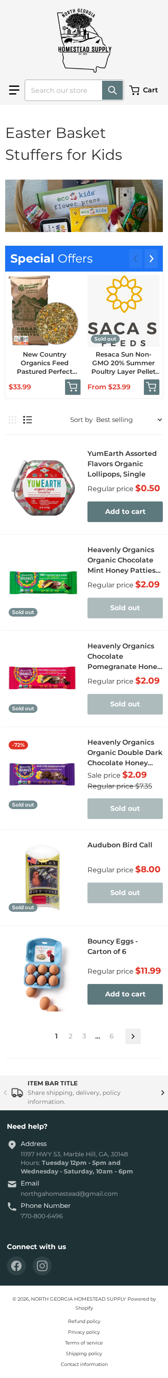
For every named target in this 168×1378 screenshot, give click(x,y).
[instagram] (42, 1265)
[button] (14, 90)
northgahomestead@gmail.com (69, 1194)
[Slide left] (135, 258)
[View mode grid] (12, 419)
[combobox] (71, 90)
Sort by (81, 420)
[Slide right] (151, 258)
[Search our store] (112, 90)
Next (133, 1036)
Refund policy (84, 1321)
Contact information (84, 1364)
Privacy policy (84, 1332)
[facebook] (16, 1265)
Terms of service (84, 1343)
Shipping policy (84, 1354)
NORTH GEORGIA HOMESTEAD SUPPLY (78, 1299)
